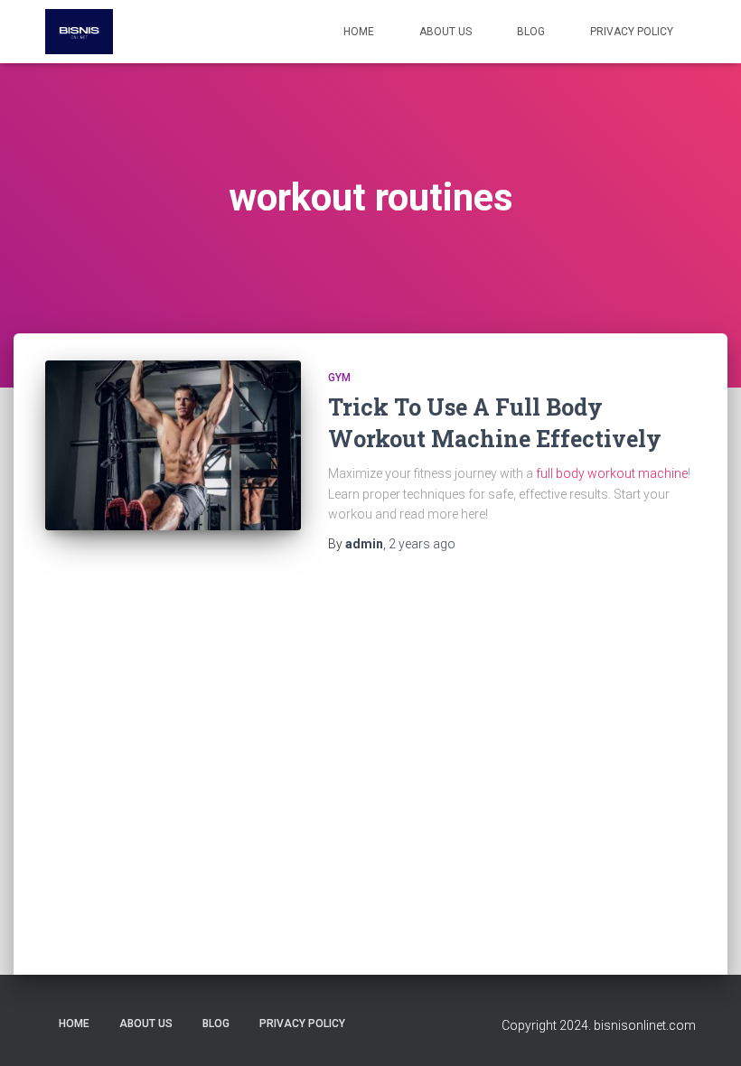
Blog (531, 31)
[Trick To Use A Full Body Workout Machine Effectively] (173, 445)
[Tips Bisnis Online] (79, 31)
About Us (445, 31)
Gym (339, 377)
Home (358, 31)
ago (422, 544)
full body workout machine (612, 473)
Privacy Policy (631, 31)
